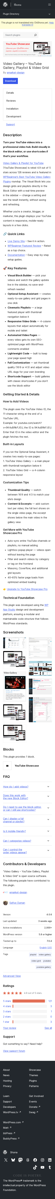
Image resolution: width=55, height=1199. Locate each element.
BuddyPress (11, 1138)
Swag (33, 1112)
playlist (33, 954)
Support (10, 124)
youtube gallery (44, 967)
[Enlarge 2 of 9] (22, 655)
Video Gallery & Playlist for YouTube (23, 163)
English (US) (46, 947)
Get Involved (36, 1096)
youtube (47, 961)
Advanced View (12, 975)
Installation (12, 108)
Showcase (35, 1069)
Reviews (11, 100)
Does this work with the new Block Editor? (15, 797)
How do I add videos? (15, 786)
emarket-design (15, 72)
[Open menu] (50, 4)
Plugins (33, 1080)
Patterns (34, 1086)
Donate (34, 1106)
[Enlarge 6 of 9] (47, 641)
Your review (9, 1027)
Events (33, 1101)
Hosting (7, 1080)
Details (10, 92)
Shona (13, 1152)
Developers (9, 1106)
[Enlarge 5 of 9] (22, 728)
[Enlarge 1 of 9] (22, 641)
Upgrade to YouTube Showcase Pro (27, 589)
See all (48, 1027)
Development (13, 116)
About (6, 1069)
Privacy (7, 1086)
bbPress (9, 1133)
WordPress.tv (12, 1112)
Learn (6, 1096)
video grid (36, 961)
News (6, 1075)
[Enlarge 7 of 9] (47, 665)
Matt (7, 1127)
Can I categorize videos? (17, 840)
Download (10, 81)
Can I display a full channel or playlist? (13, 820)
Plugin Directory (11, 14)
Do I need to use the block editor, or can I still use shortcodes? (22, 808)
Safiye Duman (17, 902)
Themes (33, 1075)
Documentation (16, 254)
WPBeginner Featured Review (24, 245)
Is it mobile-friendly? (14, 831)
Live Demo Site (16, 241)
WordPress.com (13, 1122)
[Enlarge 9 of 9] (47, 701)
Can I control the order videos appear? (15, 851)
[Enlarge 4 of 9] (22, 708)
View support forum (14, 1050)
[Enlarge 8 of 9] (47, 682)
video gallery (45, 954)
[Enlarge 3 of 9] (22, 675)
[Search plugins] (35, 35)
